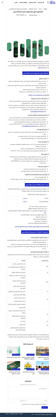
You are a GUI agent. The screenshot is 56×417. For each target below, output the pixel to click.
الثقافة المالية (23, 2)
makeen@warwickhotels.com (38, 112)
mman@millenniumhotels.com (30, 126)
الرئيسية (40, 2)
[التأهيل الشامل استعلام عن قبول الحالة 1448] (28, 351)
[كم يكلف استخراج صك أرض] (28, 365)
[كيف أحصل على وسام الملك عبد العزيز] (13, 365)
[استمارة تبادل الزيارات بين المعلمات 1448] (42, 365)
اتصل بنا (7, 414)
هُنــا (45, 213)
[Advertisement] (28, 27)
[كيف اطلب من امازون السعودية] (42, 351)
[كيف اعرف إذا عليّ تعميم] (13, 351)
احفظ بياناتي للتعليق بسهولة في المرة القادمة (34, 404)
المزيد (16, 2)
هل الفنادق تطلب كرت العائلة (36, 95)
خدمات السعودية (44, 355)
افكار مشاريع (32, 2)
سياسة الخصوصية (14, 414)
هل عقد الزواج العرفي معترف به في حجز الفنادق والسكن (29, 226)
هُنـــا (24, 198)
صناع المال (40, 68)
